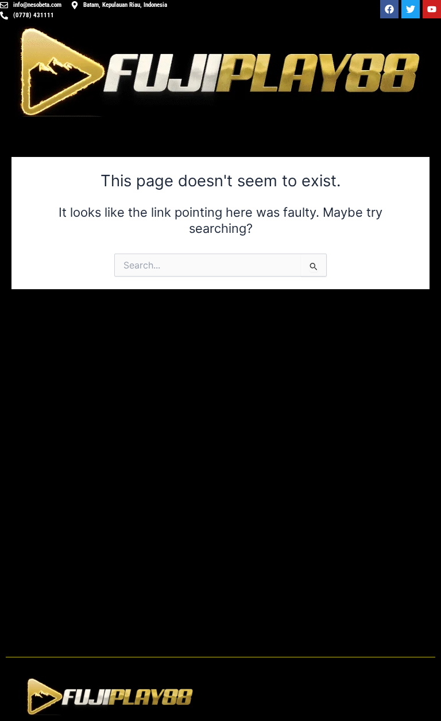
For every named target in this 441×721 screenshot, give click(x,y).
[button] (330, 696)
